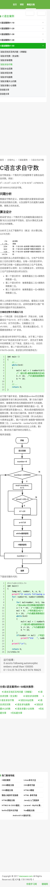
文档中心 (11, 160)
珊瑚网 (45, 884)
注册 (30, 13)
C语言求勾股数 (23, 704)
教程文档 (31, 4)
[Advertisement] (25, 128)
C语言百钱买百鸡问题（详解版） (18, 692)
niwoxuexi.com (26, 876)
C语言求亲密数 (31, 696)
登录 (41, 13)
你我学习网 (31, 884)
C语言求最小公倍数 (25, 708)
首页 (15, 4)
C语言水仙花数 (26, 700)
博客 (22, 4)
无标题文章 (17, 713)
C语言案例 (8, 16)
